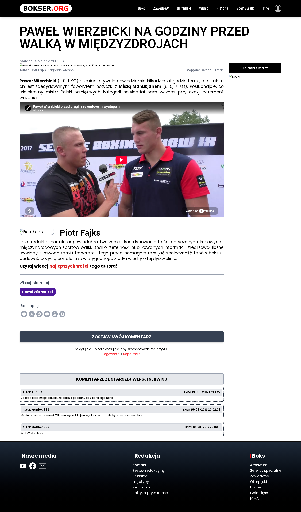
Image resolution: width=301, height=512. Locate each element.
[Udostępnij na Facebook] (24, 314)
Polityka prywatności (150, 492)
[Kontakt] (42, 465)
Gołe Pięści (259, 492)
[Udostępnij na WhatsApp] (55, 314)
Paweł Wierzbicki (37, 291)
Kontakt (139, 464)
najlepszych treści (68, 266)
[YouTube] (23, 465)
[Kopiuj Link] (62, 314)
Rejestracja (132, 354)
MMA (254, 498)
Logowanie (111, 354)
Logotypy (141, 481)
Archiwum (258, 464)
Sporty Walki (245, 8)
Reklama (140, 476)
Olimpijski (184, 8)
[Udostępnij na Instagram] (39, 314)
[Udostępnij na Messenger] (47, 314)
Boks (141, 8)
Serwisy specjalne (265, 470)
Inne (266, 8)
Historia (222, 8)
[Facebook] (32, 465)
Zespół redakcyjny (149, 470)
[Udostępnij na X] (32, 314)
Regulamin (142, 487)
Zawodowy (161, 8)
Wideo (203, 8)
